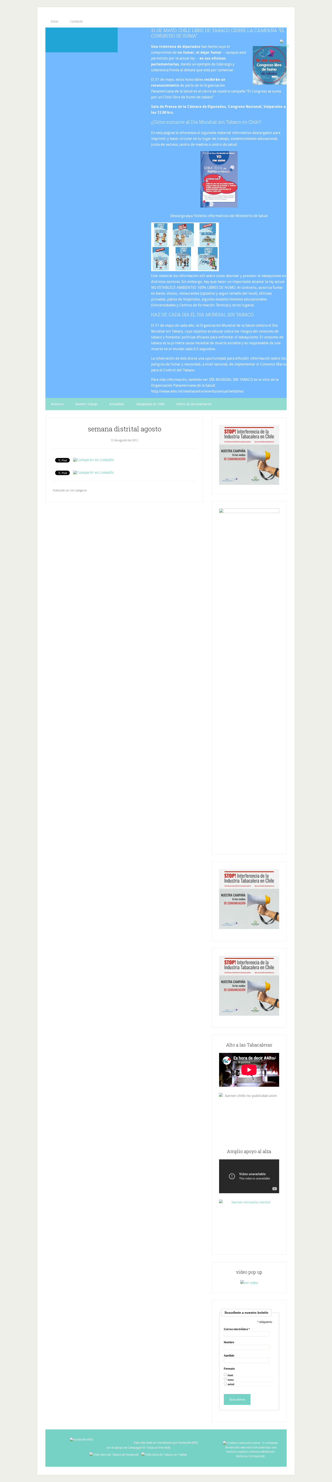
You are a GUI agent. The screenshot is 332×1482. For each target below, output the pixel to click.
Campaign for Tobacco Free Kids (149, 1447)
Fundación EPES (188, 1442)
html (230, 1375)
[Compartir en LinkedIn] (93, 460)
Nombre (229, 1342)
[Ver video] (249, 1283)
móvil (231, 1384)
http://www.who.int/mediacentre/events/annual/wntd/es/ (197, 391)
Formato (229, 1368)
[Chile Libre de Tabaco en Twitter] (164, 1454)
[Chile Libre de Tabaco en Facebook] (115, 1454)
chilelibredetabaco (81, 40)
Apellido (229, 1355)
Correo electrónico (237, 1329)
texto (231, 1380)
